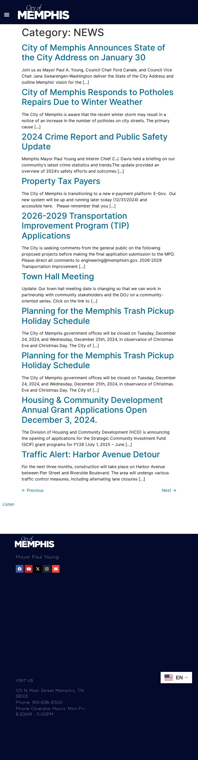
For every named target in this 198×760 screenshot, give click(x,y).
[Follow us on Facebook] (19, 569)
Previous (33, 490)
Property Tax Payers (61, 181)
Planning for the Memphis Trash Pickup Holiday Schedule (98, 316)
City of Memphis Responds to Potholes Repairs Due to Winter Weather (98, 97)
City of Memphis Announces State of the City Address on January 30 (93, 52)
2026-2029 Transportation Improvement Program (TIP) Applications (75, 226)
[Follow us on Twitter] (38, 569)
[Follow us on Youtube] (28, 569)
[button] (6, 14)
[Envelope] (56, 569)
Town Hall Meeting (58, 276)
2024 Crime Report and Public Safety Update (95, 141)
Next (169, 490)
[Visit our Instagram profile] (47, 569)
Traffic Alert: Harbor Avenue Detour (91, 454)
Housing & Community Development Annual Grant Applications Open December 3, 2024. (92, 410)
